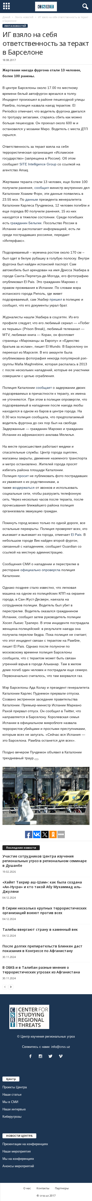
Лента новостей (15, 25)
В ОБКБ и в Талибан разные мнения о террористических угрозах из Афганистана (41, 969)
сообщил (41, 188)
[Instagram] (42, 1057)
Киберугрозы (11, 1116)
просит (23, 476)
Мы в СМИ (10, 1102)
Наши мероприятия (16, 1151)
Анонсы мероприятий (18, 1166)
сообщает (44, 388)
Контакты (43, 1188)
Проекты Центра (14, 1087)
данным (31, 199)
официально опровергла (40, 570)
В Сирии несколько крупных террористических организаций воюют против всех (44, 910)
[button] (84, 6)
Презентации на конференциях (25, 1144)
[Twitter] (52, 1057)
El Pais (76, 535)
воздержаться (24, 488)
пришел (56, 299)
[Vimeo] (61, 1057)
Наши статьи (11, 1094)
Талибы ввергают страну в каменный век (40, 929)
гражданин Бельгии (25, 223)
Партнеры (62, 1188)
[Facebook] (31, 1057)
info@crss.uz (60, 1047)
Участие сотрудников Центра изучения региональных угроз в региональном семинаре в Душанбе (44, 861)
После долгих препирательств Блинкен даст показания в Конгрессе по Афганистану (42, 948)
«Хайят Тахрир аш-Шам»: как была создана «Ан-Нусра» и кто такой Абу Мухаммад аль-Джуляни (42, 887)
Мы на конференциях (18, 1159)
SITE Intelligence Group (37, 164)
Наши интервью (14, 1109)
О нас (27, 1188)
